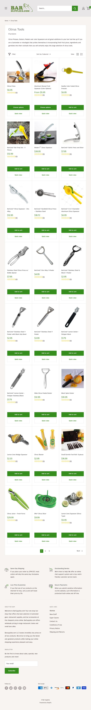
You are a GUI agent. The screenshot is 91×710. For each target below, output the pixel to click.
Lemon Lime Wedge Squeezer (17, 455)
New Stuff (53, 614)
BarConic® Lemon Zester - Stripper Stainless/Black (16, 394)
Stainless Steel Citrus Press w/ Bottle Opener (17, 271)
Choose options (18, 107)
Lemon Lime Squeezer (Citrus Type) (71, 515)
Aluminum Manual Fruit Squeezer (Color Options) (42, 87)
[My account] (83, 8)
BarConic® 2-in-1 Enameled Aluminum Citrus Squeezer (70, 210)
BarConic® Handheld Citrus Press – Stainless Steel (45, 210)
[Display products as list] (81, 54)
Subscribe (11, 671)
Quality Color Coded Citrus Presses (70, 87)
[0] (88, 8)
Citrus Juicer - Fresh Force (16, 514)
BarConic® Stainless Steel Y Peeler (43, 333)
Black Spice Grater (67, 393)
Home (6, 21)
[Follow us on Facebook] (6, 688)
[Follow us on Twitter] (11, 688)
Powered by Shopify (45, 703)
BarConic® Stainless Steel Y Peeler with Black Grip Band (16, 333)
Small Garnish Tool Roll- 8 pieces (72, 455)
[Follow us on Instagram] (15, 688)
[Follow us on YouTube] (24, 688)
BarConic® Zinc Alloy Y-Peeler (44, 270)
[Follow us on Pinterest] (20, 688)
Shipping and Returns (57, 632)
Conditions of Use (56, 625)
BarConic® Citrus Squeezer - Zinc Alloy (18, 210)
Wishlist (52, 611)
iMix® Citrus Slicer (40, 514)
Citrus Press (11, 86)
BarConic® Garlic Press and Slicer (72, 147)
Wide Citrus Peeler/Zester (43, 393)
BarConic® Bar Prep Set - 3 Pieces (16, 148)
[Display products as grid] (78, 54)
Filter (14, 54)
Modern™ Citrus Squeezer (43, 147)
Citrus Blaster (39, 455)
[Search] (75, 8)
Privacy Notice (55, 628)
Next (78, 551)
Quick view (18, 113)
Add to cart (72, 107)
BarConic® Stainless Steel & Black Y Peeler (70, 271)
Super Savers (54, 618)
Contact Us (53, 621)
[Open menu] (6, 8)
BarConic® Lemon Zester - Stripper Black (70, 333)
